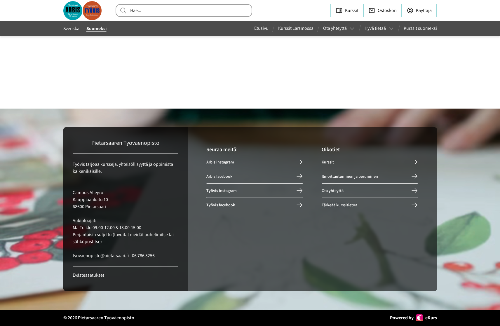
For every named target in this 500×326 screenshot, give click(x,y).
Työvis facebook (220, 205)
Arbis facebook (219, 176)
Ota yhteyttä (333, 190)
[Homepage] (82, 10)
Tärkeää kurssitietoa (339, 205)
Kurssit (328, 162)
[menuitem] (263, 28)
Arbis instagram (220, 162)
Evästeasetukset (88, 275)
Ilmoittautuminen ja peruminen (350, 176)
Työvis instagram (221, 190)
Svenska (71, 28)
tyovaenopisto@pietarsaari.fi (101, 255)
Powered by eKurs (413, 318)
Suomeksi (96, 28)
